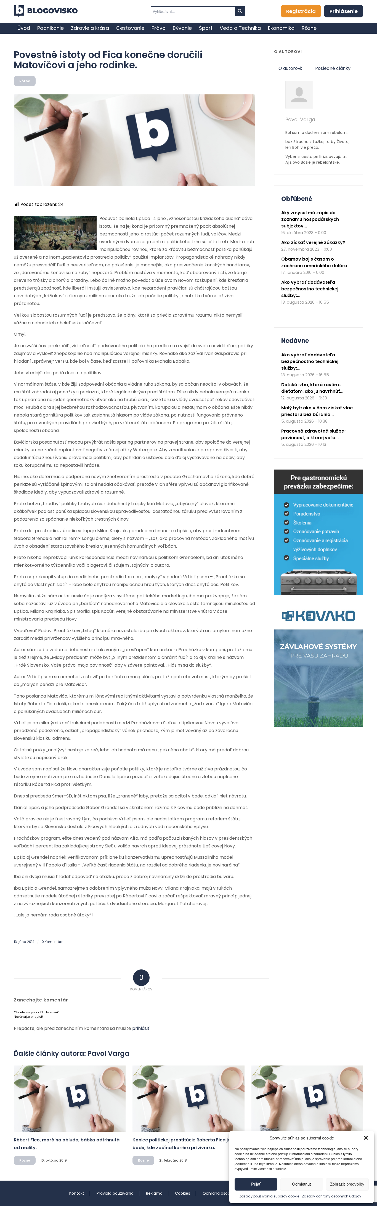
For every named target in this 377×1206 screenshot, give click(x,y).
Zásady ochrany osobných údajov (331, 1196)
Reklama (154, 1193)
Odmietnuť (301, 1184)
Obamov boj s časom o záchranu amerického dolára (314, 262)
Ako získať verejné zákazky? (313, 242)
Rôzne (24, 81)
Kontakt (76, 1193)
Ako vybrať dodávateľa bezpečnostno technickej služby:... (309, 289)
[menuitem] (24, 28)
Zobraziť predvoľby (347, 1184)
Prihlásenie (344, 11)
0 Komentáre (52, 941)
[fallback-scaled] (134, 140)
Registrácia (301, 11)
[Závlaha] (318, 725)
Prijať (256, 1184)
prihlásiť (141, 1028)
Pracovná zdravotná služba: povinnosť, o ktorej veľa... (313, 434)
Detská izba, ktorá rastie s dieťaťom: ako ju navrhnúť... (312, 387)
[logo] (46, 11)
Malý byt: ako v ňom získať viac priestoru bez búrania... (317, 411)
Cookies (182, 1193)
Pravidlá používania (115, 1193)
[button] (366, 1138)
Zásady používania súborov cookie (269, 1196)
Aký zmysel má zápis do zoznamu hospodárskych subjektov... (310, 219)
